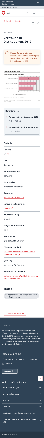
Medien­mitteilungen (11, 394)
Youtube (33, 359)
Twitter (21, 359)
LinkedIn (8, 364)
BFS (8, 13)
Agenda (6, 400)
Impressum (13, 435)
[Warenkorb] (34, 13)
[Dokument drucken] (32, 23)
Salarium (6, 406)
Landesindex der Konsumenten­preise (19, 413)
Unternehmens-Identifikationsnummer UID (19, 420)
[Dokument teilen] (37, 23)
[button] (40, 378)
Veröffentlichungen (11, 387)
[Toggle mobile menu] (40, 13)
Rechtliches (5, 435)
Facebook (9, 359)
